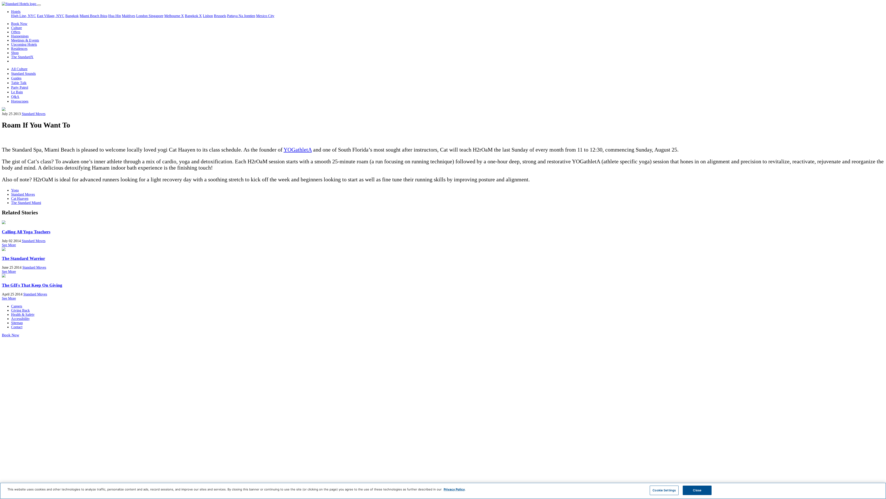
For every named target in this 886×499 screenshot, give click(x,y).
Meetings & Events (25, 40)
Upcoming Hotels (24, 44)
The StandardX (22, 57)
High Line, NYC (23, 16)
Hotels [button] (16, 12)
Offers (15, 32)
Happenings (20, 36)
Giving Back (20, 310)
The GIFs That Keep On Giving (32, 285)
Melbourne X (174, 16)
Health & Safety (23, 314)
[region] (443, 491)
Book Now (19, 24)
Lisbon (208, 16)
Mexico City (265, 16)
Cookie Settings (664, 490)
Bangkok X (193, 16)
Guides (16, 78)
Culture (16, 28)
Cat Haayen (19, 199)
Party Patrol (19, 87)
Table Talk (19, 83)
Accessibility (20, 319)
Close (697, 490)
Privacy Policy (454, 489)
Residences (19, 49)
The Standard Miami (26, 203)
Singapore (156, 16)
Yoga (15, 190)
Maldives (128, 16)
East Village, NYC (50, 16)
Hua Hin (114, 16)
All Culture (19, 69)
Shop (15, 53)
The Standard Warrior (23, 258)
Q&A (15, 97)
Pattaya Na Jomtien (241, 16)
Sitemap (17, 323)
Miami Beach (90, 16)
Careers (16, 306)
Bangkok (72, 16)
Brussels (220, 16)
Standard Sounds (23, 74)
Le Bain (17, 92)
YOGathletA (298, 150)
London (142, 16)
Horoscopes (19, 101)
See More (9, 245)
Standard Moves (33, 114)
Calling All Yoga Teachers (26, 231)
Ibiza (103, 16)
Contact (16, 327)
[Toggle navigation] (39, 5)
